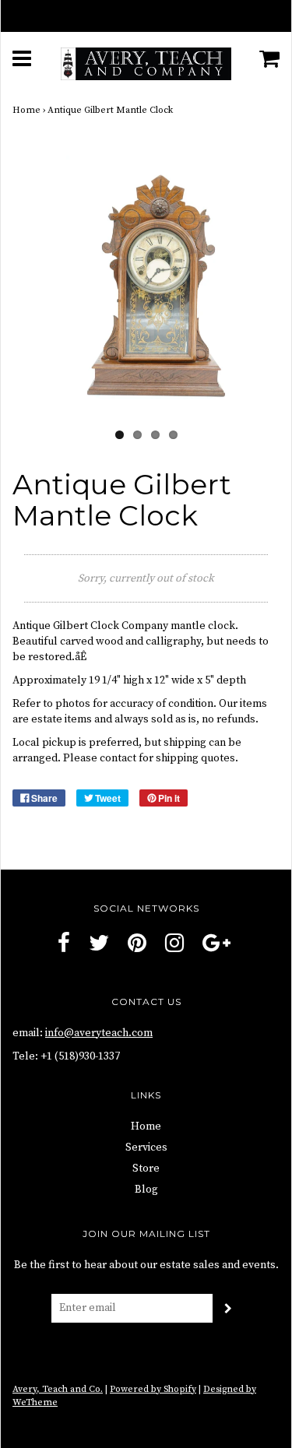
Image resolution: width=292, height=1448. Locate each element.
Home (26, 110)
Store (146, 1169)
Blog (146, 1190)
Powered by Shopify (153, 1389)
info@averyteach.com (99, 1033)
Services (146, 1147)
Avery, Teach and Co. (57, 1389)
